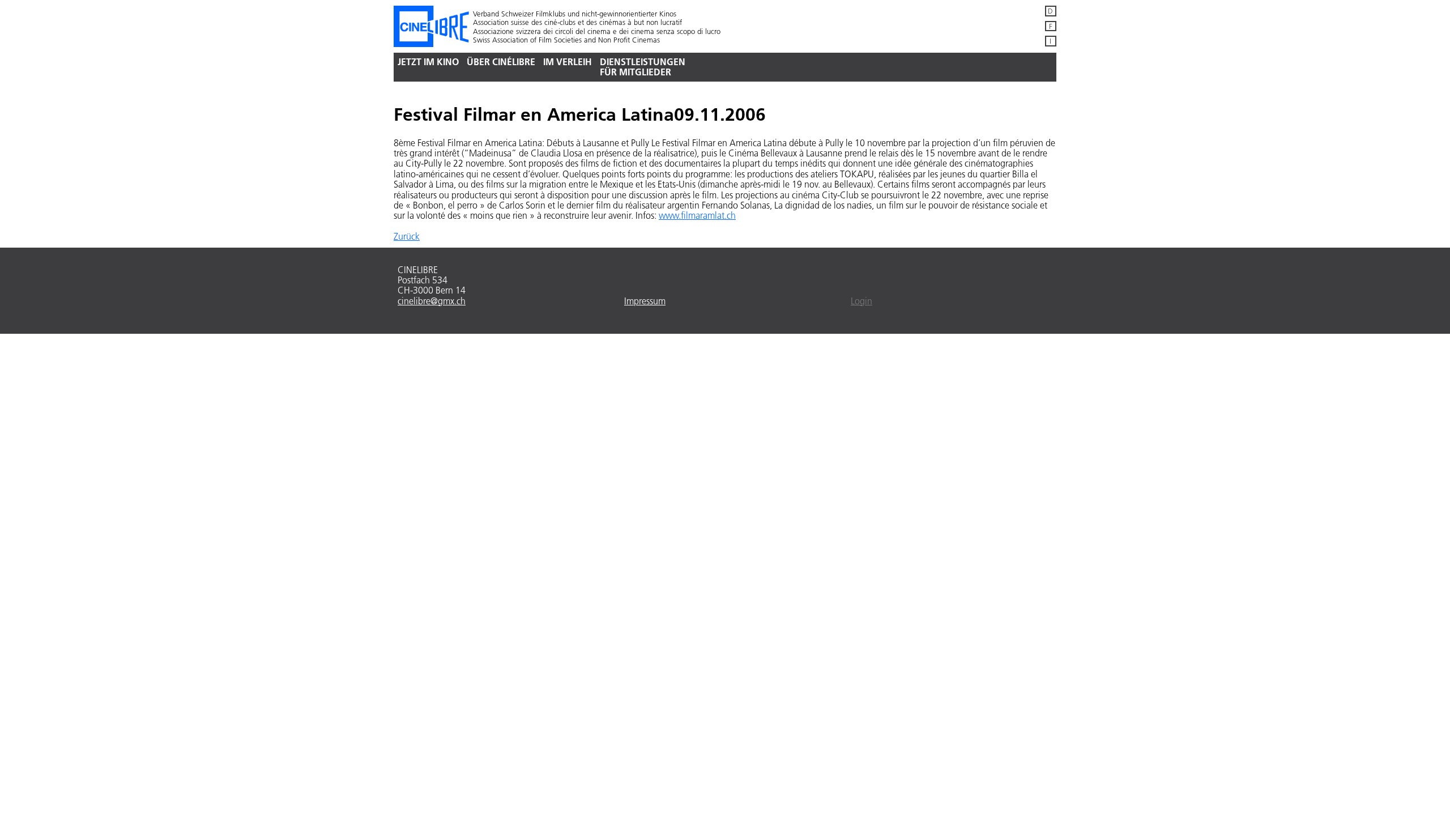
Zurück (407, 236)
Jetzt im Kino (428, 61)
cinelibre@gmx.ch (432, 301)
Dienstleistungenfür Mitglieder (642, 67)
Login (861, 301)
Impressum (645, 301)
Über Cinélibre (501, 61)
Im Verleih (567, 61)
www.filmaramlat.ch (697, 215)
